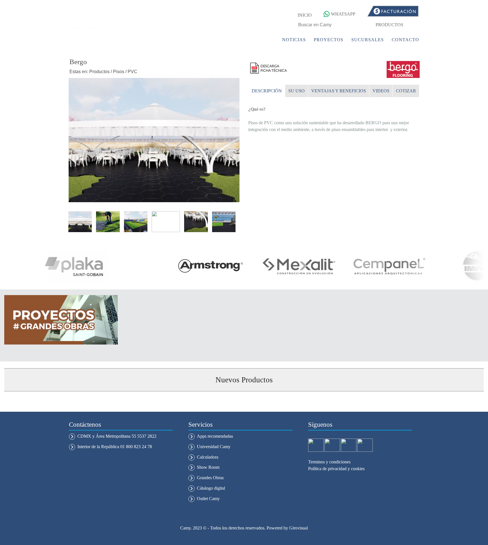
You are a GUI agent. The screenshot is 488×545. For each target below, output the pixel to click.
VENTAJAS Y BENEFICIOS (338, 90)
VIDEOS (380, 90)
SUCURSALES (367, 39)
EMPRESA (228, 39)
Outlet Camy (208, 498)
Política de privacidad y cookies (336, 468)
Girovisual (298, 528)
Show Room (208, 467)
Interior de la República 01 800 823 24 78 (114, 446)
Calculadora (207, 457)
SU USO (296, 90)
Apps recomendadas (215, 436)
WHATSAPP (343, 14)
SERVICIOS (261, 39)
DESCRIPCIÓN (267, 90)
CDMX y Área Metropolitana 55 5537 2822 (116, 436)
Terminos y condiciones (329, 461)
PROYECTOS (328, 39)
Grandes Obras (210, 477)
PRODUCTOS (389, 24)
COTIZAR (406, 90)
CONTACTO (405, 39)
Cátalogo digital (211, 488)
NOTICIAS (294, 39)
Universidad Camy (213, 446)
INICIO (305, 15)
